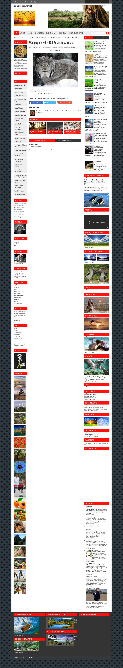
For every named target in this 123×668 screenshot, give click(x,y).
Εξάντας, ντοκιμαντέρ (91, 576)
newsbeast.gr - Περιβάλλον (93, 526)
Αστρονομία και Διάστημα (19, 155)
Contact (27, 2)
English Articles (18, 92)
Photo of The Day (18, 332)
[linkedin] (104, 2)
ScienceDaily (87, 407)
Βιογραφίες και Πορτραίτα (18, 160)
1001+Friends (17, 289)
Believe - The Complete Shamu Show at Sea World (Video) (100, 107)
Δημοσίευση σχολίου (36, 146)
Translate (95, 436)
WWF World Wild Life (19, 215)
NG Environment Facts (89, 399)
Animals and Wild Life (20, 85)
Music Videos (17, 334)
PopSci (101, 407)
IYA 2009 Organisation (19, 313)
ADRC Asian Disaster (19, 274)
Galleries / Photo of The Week (20, 100)
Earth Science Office (89, 396)
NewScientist (87, 410)
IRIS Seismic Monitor (19, 273)
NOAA (85, 406)
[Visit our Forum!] (18, 37)
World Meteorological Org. (90, 397)
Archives (22, 33)
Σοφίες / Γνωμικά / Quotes (20, 181)
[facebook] (86, 2)
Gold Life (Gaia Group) (23, 6)
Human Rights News (19, 211)
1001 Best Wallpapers (19, 295)
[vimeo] (93, 2)
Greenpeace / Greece (19, 207)
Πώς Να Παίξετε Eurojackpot (92, 508)
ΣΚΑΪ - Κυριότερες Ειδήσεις (93, 588)
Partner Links (17, 336)
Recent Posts (17, 124)
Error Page (33, 2)
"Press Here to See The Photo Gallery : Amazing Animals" (48, 99)
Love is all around (19, 108)
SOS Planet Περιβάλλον (17, 128)
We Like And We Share (20, 150)
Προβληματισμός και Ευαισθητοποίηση (20, 176)
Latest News (17, 105)
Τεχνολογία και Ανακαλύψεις (18, 186)
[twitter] (89, 2)
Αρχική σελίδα (54, 149)
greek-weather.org (90, 517)
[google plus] (107, 2)
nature (92, 407)
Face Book (16, 340)
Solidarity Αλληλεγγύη (20, 138)
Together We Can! (51, 33)
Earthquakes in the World (20, 271)
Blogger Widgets (88, 444)
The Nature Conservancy (20, 203)
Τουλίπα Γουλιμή (19, 191)
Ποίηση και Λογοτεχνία (17, 170)
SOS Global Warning (19, 205)
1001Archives (17, 288)
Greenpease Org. (18, 209)
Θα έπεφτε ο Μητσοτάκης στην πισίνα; (94, 531)
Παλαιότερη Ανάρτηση (76, 149)
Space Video (17, 142)
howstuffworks (99, 409)
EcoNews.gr (89, 506)
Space (104, 406)
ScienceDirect (99, 406)
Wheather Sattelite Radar (90, 394)
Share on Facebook (37, 102)
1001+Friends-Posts (19, 291)
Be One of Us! (62, 33)
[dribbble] (100, 2)
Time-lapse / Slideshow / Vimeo (20, 146)
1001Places (16, 299)
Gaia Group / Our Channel (76, 33)
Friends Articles (18, 96)
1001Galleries (17, 293)
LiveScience (94, 410)
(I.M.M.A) (16, 286)
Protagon (88, 529)
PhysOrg (93, 409)
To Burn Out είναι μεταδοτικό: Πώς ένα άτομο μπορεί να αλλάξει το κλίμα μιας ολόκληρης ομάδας (96, 566)
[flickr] (96, 2)
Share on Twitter (51, 102)
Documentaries (39, 33)
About (21, 2)
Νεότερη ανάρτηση (33, 149)
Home (16, 2)
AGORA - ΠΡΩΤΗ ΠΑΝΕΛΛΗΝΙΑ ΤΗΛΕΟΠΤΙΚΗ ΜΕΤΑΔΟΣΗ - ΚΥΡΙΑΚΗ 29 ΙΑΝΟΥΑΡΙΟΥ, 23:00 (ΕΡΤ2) (96, 579)
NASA (94, 406)
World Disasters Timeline (20, 277)
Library (30, 33)
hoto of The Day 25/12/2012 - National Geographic (99, 95)
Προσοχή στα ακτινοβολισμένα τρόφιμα (98, 81)
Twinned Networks (18, 338)
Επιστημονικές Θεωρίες (18, 165)
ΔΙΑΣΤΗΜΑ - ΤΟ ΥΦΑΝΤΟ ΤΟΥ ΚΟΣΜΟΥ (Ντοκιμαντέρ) (100, 121)
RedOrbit (105, 409)
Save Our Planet (18, 213)
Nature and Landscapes (20, 115)
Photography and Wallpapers (18, 119)
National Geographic (19, 112)
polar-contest (89, 541)
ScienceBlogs (87, 409)
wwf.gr (87, 540)
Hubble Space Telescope (20, 311)
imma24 (16, 301)
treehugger (96, 407)
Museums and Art (18, 303)
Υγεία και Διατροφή (20, 194)
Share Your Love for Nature (19, 133)
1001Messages (17, 297)
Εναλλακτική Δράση (91, 563)
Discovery (89, 406)
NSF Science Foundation (20, 276)
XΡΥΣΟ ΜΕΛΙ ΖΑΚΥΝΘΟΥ (92, 550)
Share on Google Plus (65, 102)
